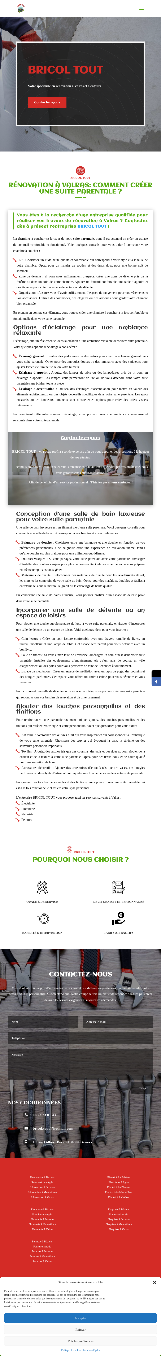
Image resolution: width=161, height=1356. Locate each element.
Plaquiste (27, 814)
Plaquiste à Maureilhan (119, 1224)
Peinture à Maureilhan (42, 1256)
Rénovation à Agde (42, 1182)
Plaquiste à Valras (119, 1229)
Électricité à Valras (118, 1197)
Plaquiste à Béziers (118, 1209)
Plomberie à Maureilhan (42, 1224)
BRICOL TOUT (92, 226)
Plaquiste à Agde (118, 1214)
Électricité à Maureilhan (118, 1192)
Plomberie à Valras (42, 1229)
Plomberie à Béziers (42, 1209)
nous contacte (120, 482)
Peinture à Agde (42, 1246)
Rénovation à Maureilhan (42, 1192)
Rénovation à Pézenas (42, 1187)
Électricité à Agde (119, 1182)
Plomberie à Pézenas (42, 1219)
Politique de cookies (71, 1350)
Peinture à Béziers (42, 1241)
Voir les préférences (80, 1341)
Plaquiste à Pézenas (119, 1219)
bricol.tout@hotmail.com (53, 1128)
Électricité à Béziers (118, 1177)
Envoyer (142, 1088)
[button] (155, 1282)
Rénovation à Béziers (42, 1177)
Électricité (28, 803)
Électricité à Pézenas (118, 1187)
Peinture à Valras (42, 1261)
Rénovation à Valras (42, 1197)
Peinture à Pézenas (42, 1251)
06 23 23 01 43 (44, 1115)
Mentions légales (91, 1350)
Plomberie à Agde (42, 1214)
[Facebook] (156, 681)
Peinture (26, 819)
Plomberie (28, 809)
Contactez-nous (47, 102)
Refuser (80, 1329)
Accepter (80, 1318)
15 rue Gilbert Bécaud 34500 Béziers (62, 1142)
